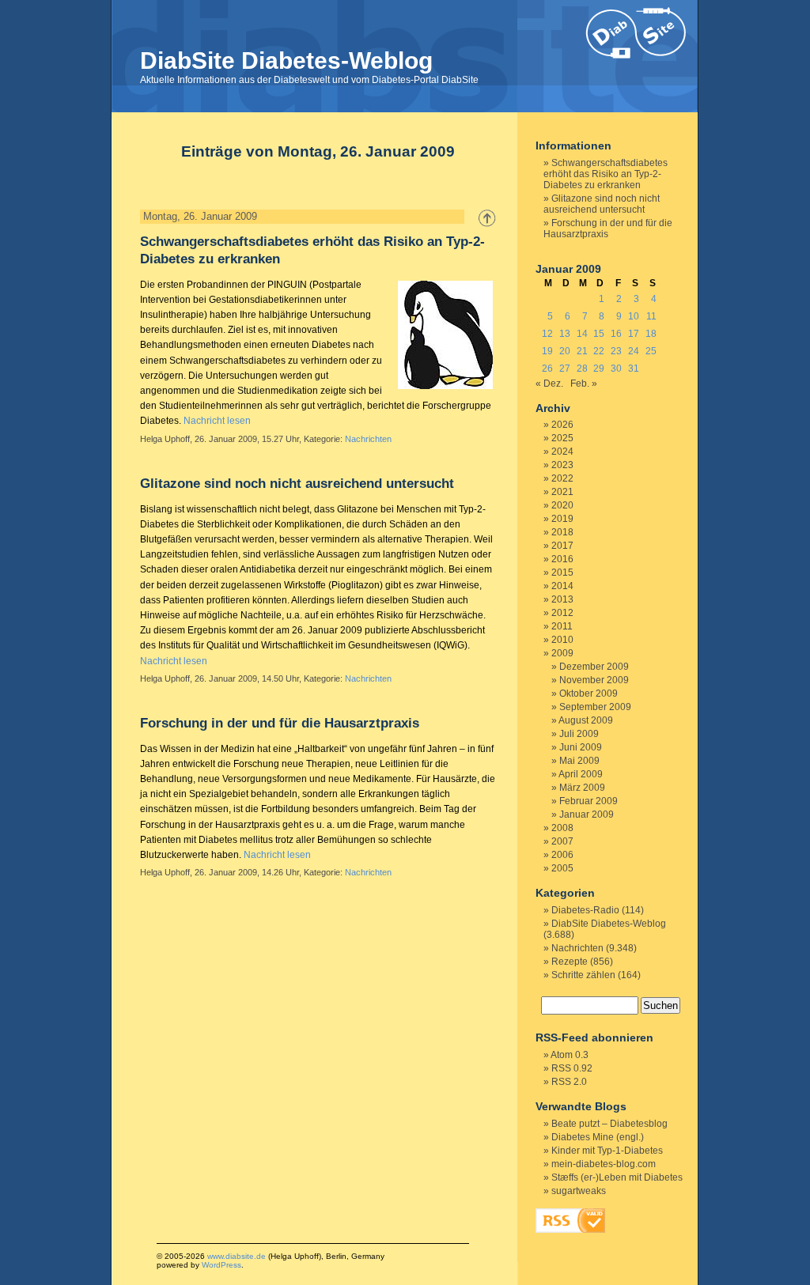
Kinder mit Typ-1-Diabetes (607, 1150)
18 (651, 333)
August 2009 (585, 720)
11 (651, 316)
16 (616, 333)
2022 (562, 478)
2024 (562, 451)
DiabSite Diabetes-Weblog (286, 60)
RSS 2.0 (569, 1081)
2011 (562, 626)
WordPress (221, 1264)
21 (582, 351)
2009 (562, 653)
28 (582, 368)
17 (633, 333)
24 (633, 351)
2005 (562, 868)
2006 (562, 854)
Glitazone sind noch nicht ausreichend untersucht (297, 483)
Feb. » (583, 383)
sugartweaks (578, 1190)
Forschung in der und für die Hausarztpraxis (279, 723)
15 (598, 333)
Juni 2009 (580, 747)
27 (564, 368)
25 (651, 351)
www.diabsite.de (236, 1256)
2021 (562, 491)
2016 (562, 559)
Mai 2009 (579, 760)
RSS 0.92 (571, 1068)
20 (564, 351)
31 (633, 368)
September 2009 (595, 706)
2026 (562, 424)
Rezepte (569, 961)
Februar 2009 (588, 801)
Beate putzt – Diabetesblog (609, 1123)
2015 (562, 572)
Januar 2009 (586, 814)
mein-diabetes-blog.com (603, 1164)
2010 (562, 639)
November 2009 (594, 680)
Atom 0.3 (570, 1054)
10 (633, 316)
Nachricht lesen (217, 420)
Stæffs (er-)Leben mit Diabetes (617, 1177)
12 (547, 333)
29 (598, 368)
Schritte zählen (583, 975)
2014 (562, 585)
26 (547, 368)
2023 (562, 465)
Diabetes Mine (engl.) (597, 1137)
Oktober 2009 (588, 693)
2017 (562, 545)
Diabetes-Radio (585, 910)
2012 (562, 612)
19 (547, 351)
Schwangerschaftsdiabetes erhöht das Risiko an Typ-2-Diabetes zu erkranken (605, 174)
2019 (562, 518)
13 (564, 333)
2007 (562, 841)
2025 (562, 438)
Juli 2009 (579, 733)
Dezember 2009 (594, 666)
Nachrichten (368, 439)
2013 (562, 599)
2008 (562, 827)
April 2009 (580, 774)
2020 (562, 505)
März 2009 (582, 787)
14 (582, 333)
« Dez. (549, 383)
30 (616, 368)
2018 (562, 532)
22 (598, 351)
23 (616, 351)
